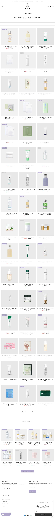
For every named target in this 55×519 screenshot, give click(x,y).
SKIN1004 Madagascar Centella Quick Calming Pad (45, 238)
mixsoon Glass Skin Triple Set (48, 443)
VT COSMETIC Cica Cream (9, 332)
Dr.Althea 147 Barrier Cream (45, 70)
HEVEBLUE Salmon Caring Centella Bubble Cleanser (45, 356)
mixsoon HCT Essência (45, 332)
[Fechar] (52, 501)
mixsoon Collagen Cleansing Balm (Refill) (34, 463)
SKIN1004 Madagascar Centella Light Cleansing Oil (45, 94)
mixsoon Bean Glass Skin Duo (21, 443)
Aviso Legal (3, 504)
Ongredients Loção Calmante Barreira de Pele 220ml (27, 47)
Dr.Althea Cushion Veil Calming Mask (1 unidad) (27, 356)
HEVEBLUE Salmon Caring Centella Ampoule (9, 285)
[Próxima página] (32, 411)
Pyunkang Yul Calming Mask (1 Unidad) (27, 380)
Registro (32, 491)
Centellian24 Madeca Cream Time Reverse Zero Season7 (27, 333)
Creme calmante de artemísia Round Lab (9, 238)
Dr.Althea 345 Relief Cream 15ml (9, 308)
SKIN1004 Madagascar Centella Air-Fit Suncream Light (45, 309)
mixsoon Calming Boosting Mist (45, 260)
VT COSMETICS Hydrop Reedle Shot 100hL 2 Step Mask (9, 404)
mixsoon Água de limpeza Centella (45, 164)
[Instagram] (4, 488)
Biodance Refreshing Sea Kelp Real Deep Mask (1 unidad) (27, 142)
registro (43, 514)
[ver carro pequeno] (52, 6)
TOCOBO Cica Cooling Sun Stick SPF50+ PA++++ (45, 118)
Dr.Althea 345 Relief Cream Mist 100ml (27, 190)
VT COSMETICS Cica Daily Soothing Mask (45, 404)
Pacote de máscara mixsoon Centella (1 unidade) (9, 71)
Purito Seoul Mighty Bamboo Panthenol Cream (45, 47)
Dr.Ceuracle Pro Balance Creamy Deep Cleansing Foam (45, 142)
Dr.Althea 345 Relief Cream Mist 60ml (45, 380)
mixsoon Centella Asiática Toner (27, 70)
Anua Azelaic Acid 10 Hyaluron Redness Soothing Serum (45, 214)
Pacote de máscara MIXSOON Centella (27, 118)
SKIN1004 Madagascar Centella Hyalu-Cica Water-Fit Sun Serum (9, 94)
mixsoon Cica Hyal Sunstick (27, 237)
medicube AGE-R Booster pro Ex (20, 463)
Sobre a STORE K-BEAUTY (6, 497)
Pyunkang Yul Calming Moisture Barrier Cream (27, 309)
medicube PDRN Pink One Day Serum (10, 355)
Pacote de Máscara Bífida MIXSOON (10, 141)
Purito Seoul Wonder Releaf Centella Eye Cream (27, 261)
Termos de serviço (5, 501)
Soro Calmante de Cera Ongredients (27, 214)
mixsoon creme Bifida (10, 164)
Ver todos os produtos (27, 471)
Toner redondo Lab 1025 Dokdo (10, 213)
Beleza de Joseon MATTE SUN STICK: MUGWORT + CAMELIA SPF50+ (27, 94)
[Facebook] (2, 488)
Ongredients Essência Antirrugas (45, 189)
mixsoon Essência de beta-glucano (7, 443)
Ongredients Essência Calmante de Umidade (10, 261)
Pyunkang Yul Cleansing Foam (10, 379)
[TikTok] (9, 488)
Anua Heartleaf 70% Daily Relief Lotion (45, 285)
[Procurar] (50, 6)
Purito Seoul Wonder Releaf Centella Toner (27, 285)
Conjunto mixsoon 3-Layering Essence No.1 (7, 463)
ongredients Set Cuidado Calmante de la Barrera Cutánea (34, 443)
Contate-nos (4, 506)
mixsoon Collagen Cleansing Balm (47, 463)
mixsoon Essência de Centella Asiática (10, 47)
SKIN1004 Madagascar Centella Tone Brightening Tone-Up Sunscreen (27, 404)
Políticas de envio (5, 503)
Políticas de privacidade (6, 499)
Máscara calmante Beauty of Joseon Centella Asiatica (9, 118)
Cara (50, 23)
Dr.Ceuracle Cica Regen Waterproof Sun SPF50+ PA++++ (10, 190)
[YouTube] (7, 488)
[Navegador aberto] (2, 6)
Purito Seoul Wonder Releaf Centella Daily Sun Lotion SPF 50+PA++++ (27, 166)
